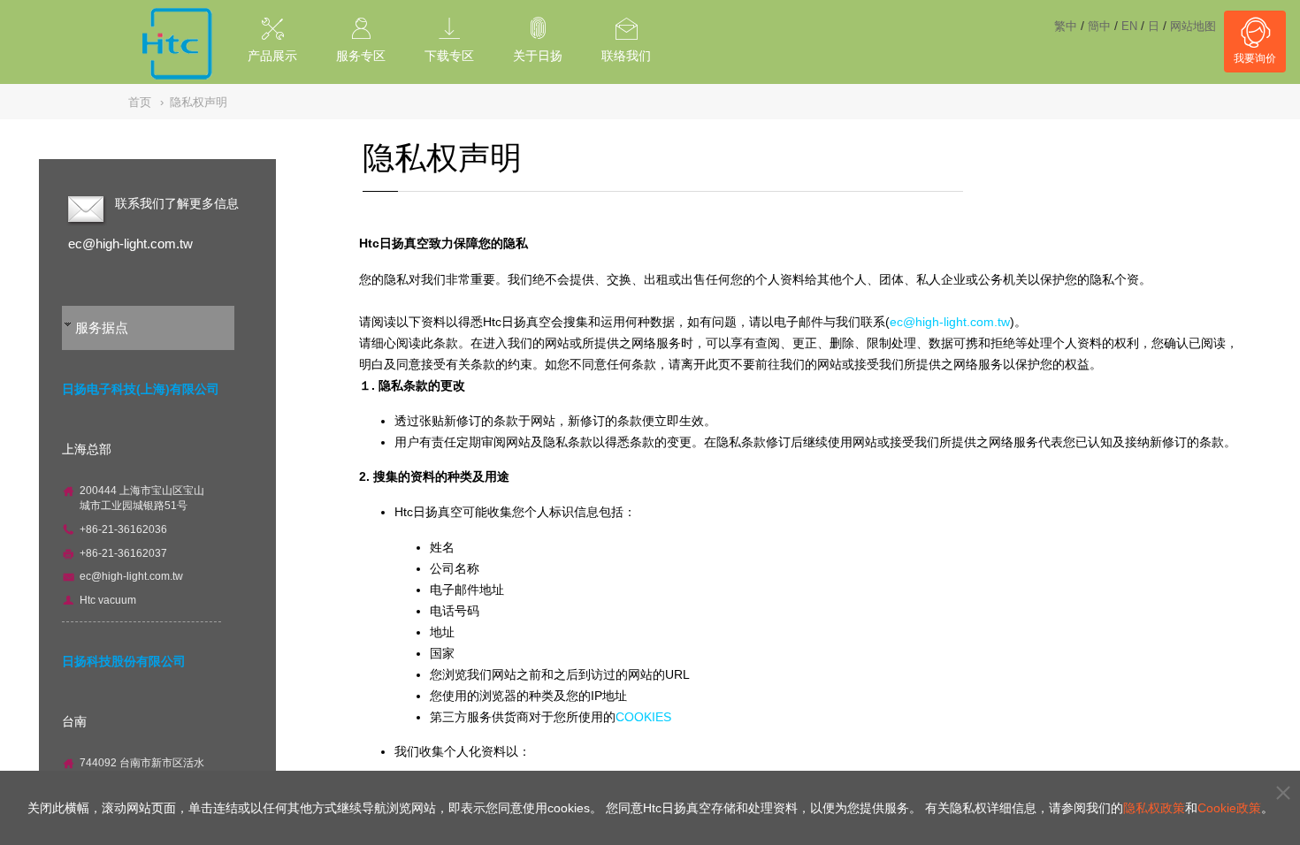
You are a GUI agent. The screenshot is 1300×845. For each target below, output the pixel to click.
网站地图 (1193, 26)
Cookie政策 (1229, 808)
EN (1129, 26)
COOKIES (643, 717)
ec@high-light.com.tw (130, 243)
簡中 (1099, 26)
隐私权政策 (1154, 808)
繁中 (1065, 26)
